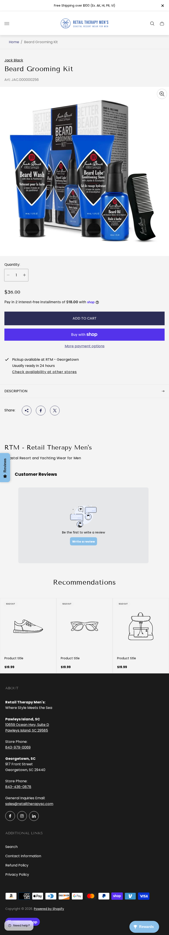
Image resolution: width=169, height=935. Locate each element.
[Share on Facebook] (41, 410)
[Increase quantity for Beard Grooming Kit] (24, 275)
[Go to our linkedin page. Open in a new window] (34, 816)
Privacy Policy (17, 874)
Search (11, 846)
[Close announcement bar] (162, 5)
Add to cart (85, 318)
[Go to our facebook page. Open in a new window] (10, 816)
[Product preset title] (28, 626)
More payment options (85, 346)
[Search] (152, 23)
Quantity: (12, 265)
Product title (13, 658)
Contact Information (23, 856)
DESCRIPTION (15, 391)
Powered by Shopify (49, 909)
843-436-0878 (18, 786)
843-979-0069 (18, 747)
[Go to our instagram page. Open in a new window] (22, 816)
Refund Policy (16, 865)
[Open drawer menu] (7, 23)
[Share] (26, 410)
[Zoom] (162, 94)
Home (14, 42)
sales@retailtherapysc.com (29, 803)
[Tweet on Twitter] (55, 410)
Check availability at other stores (44, 372)
